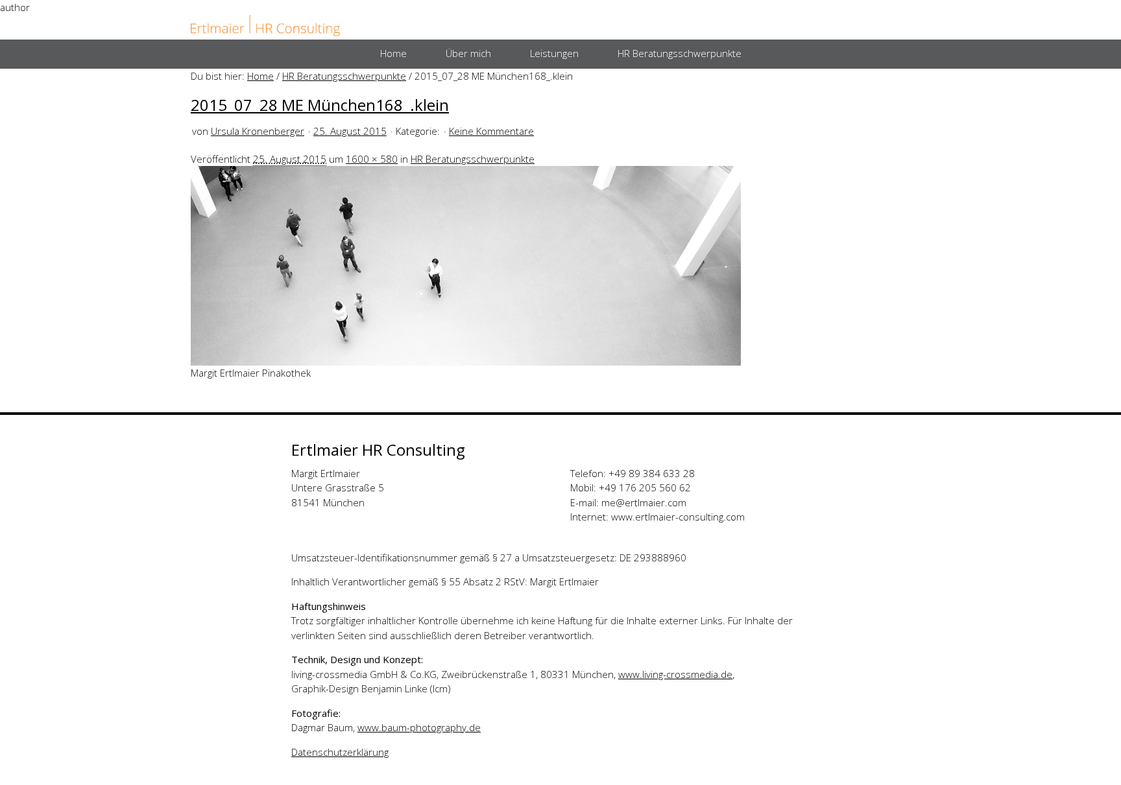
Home (260, 75)
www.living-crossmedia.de (675, 674)
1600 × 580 (372, 158)
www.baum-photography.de (419, 727)
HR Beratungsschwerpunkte (344, 75)
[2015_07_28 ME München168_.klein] (466, 264)
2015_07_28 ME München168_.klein (320, 104)
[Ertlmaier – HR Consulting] (265, 26)
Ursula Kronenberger (257, 130)
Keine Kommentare (491, 130)
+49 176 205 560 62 (645, 487)
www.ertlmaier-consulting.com (678, 516)
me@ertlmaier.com (643, 502)
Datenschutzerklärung (340, 751)
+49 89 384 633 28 (652, 473)
